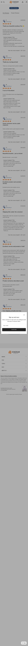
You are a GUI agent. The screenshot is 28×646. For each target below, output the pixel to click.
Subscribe (14, 329)
